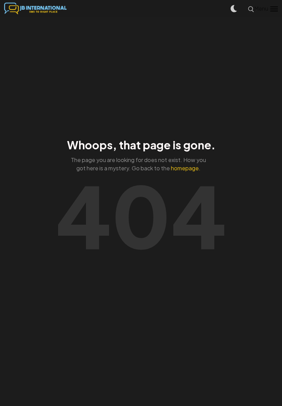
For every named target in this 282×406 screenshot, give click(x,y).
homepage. (185, 168)
